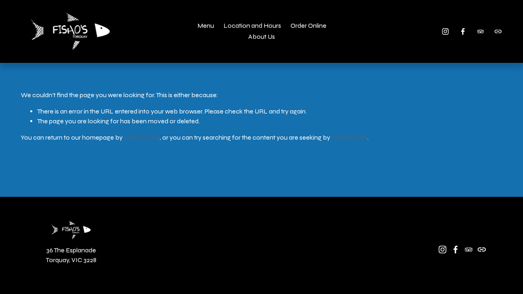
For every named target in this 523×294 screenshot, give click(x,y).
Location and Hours (252, 25)
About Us (261, 36)
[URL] (498, 31)
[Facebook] (463, 31)
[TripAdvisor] (480, 31)
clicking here (142, 137)
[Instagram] (445, 31)
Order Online (308, 25)
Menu (205, 25)
